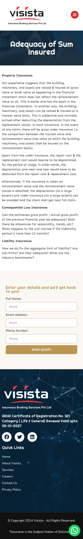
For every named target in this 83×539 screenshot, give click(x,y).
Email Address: (17, 315)
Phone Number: (17, 330)
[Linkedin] (32, 437)
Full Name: (13, 298)
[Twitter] (19, 437)
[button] (74, 530)
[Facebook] (7, 437)
